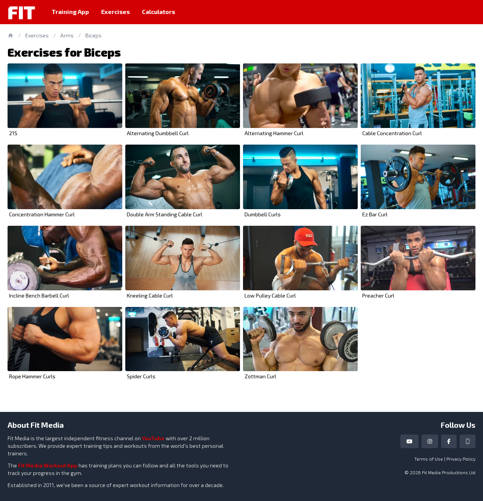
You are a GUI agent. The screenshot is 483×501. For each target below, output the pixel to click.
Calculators (158, 11)
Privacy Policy (460, 458)
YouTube (153, 438)
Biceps (93, 35)
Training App (70, 11)
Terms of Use (428, 458)
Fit (21, 12)
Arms (67, 35)
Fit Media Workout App (47, 465)
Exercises (115, 11)
